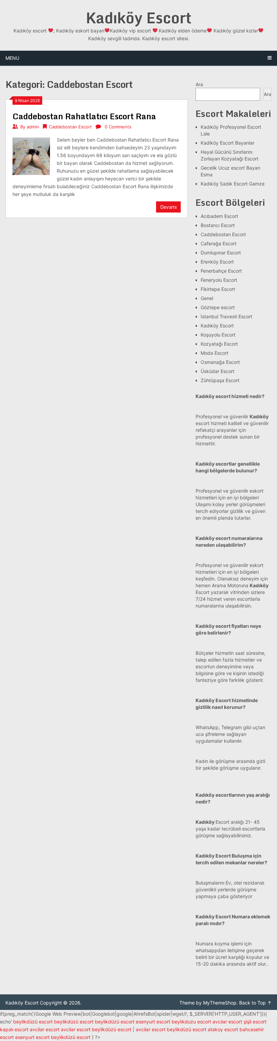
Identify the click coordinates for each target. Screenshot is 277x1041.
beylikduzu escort (191, 1021)
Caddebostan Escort (70, 126)
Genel (207, 298)
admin (33, 126)
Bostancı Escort (218, 225)
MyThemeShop (219, 1003)
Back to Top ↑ (255, 1003)
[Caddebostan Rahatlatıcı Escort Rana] (31, 155)
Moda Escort (214, 353)
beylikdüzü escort (33, 1021)
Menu (12, 58)
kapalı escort (14, 1029)
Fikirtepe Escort (218, 289)
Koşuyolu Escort (218, 335)
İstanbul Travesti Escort (226, 316)
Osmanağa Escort (220, 362)
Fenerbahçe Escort (221, 271)
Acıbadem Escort (219, 216)
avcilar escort (44, 1029)
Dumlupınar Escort (221, 252)
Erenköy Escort (217, 262)
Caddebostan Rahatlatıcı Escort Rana (84, 116)
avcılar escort (227, 1021)
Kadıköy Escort (139, 17)
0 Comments (118, 126)
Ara (199, 84)
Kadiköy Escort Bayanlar (227, 143)
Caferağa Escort (218, 243)
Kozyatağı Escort (219, 344)
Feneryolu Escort (219, 280)
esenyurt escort (153, 1021)
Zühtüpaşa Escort (220, 380)
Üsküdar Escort (217, 371)
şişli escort (255, 1021)
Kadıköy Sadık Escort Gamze (233, 184)
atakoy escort (223, 1029)
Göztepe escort (218, 307)
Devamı (168, 207)
